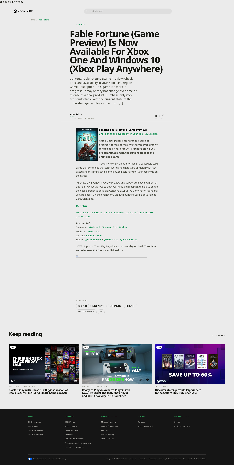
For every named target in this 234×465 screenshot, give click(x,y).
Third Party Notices (165, 459)
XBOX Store (82, 306)
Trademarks (153, 459)
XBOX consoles (34, 422)
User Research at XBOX (74, 447)
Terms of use (143, 459)
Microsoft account (108, 422)
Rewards (141, 422)
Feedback (69, 434)
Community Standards (74, 438)
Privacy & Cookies (131, 459)
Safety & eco (177, 459)
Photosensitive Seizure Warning (78, 443)
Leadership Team (72, 430)
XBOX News (70, 422)
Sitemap (107, 459)
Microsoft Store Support (111, 426)
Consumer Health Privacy (57, 459)
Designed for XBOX (182, 426)
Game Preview (115, 306)
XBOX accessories (35, 434)
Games (177, 422)
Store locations (107, 438)
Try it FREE (81, 205)
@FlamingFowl (93, 239)
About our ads (187, 459)
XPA (101, 312)
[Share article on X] (156, 116)
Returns (104, 430)
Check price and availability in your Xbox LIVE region (128, 133)
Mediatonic (95, 227)
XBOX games (33, 426)
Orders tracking (107, 434)
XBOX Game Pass (35, 430)
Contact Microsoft (118, 459)
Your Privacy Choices (40, 459)
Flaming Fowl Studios (115, 227)
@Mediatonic (110, 239)
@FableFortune (128, 239)
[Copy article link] (161, 116)
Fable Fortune (94, 235)
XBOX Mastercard (145, 426)
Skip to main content (11, 1)
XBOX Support (71, 426)
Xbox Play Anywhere (86, 312)
